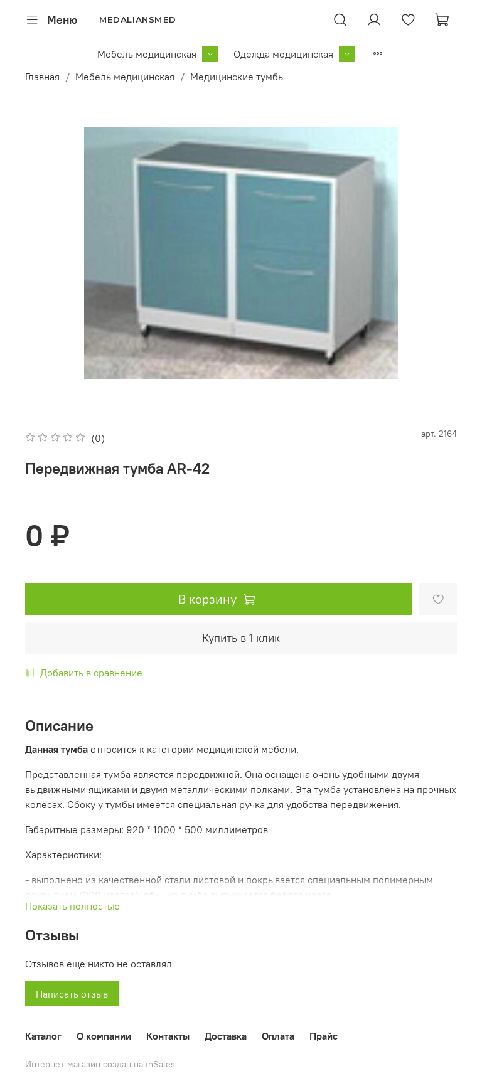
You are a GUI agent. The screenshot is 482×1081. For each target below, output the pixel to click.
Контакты (168, 1036)
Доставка (226, 1036)
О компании (104, 1036)
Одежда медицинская (283, 54)
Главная (42, 76)
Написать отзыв (72, 994)
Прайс (323, 1036)
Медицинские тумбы (237, 76)
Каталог (43, 1036)
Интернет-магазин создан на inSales (100, 1064)
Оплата (278, 1036)
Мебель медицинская (146, 54)
